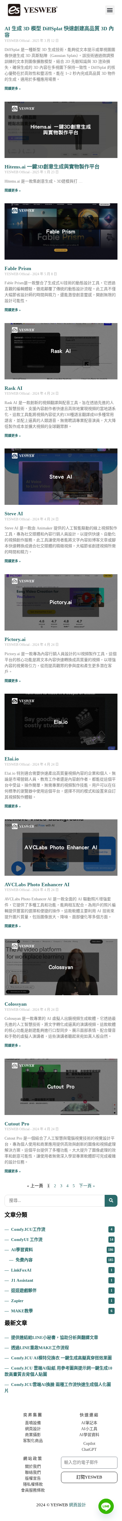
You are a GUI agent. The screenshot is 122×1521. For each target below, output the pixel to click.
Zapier (61, 1300)
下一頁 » (87, 1186)
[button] (110, 10)
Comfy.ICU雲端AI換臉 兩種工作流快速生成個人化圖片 (58, 1387)
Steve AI (14, 513)
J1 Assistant (61, 1280)
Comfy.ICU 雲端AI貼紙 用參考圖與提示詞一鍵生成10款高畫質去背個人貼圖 (58, 1371)
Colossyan (16, 1004)
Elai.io (12, 759)
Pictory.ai (15, 639)
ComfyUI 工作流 (62, 1239)
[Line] (106, 1506)
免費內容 (64, 1260)
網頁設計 (77, 1505)
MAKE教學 (61, 1311)
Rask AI (13, 388)
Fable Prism (18, 268)
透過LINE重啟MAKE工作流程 (40, 1347)
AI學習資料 (62, 1249)
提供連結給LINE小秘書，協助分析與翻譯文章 (54, 1337)
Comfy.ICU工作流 (61, 1229)
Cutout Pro (17, 1124)
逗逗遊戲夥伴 (61, 1290)
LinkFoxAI (61, 1270)
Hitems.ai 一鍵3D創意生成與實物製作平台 (52, 167)
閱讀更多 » (13, 89)
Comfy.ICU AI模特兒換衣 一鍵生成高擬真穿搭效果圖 (61, 1358)
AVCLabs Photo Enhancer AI (37, 884)
